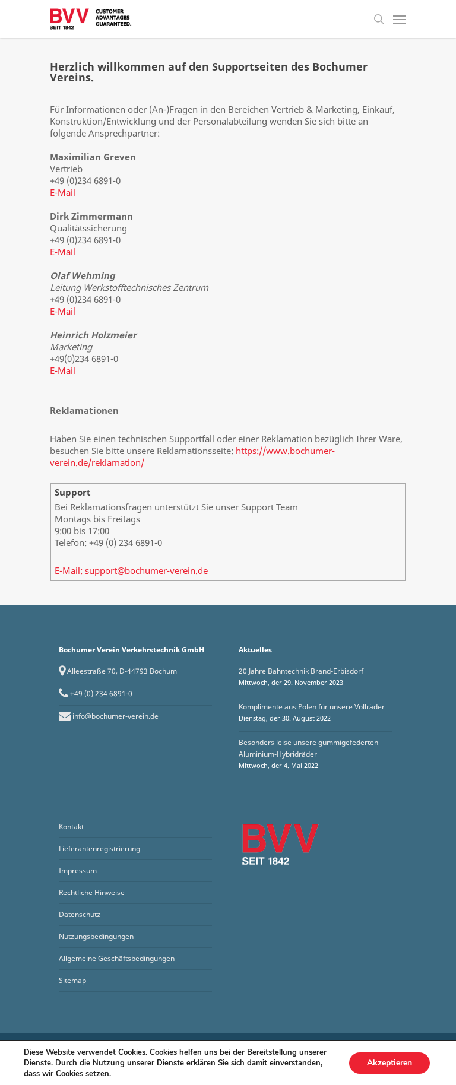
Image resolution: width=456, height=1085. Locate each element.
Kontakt (71, 826)
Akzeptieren (389, 1062)
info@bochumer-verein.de (115, 716)
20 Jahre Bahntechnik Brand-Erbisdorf (301, 671)
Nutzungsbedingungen (96, 936)
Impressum (78, 870)
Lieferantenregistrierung (99, 848)
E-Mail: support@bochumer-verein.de (131, 570)
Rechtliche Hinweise (92, 892)
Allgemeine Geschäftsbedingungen (117, 958)
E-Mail (62, 192)
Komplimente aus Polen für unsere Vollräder (312, 707)
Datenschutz (79, 914)
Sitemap (72, 980)
